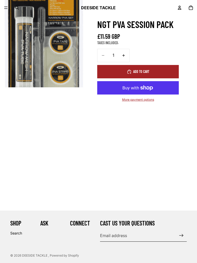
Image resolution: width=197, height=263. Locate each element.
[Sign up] (181, 235)
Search (16, 233)
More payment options (138, 99)
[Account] (179, 7)
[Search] (17, 7)
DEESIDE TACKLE (35, 255)
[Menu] (6, 8)
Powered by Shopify (64, 255)
